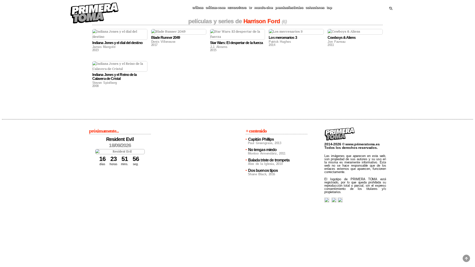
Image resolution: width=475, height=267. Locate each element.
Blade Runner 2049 (165, 37)
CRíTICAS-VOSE (215, 7)
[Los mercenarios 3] (296, 32)
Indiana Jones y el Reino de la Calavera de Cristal (114, 76)
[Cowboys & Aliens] (355, 32)
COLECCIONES (315, 7)
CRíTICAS (197, 7)
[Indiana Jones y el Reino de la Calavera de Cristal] (119, 66)
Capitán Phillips (261, 139)
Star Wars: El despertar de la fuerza (236, 43)
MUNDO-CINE (263, 7)
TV (250, 7)
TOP (329, 7)
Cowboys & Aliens (342, 37)
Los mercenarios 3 (283, 37)
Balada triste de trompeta (269, 160)
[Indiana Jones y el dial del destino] (119, 34)
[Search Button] (390, 8)
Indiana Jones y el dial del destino (117, 43)
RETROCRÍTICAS (237, 7)
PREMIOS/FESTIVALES (289, 7)
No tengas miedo (262, 150)
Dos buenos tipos (263, 170)
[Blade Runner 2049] (178, 32)
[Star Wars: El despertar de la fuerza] (237, 34)
